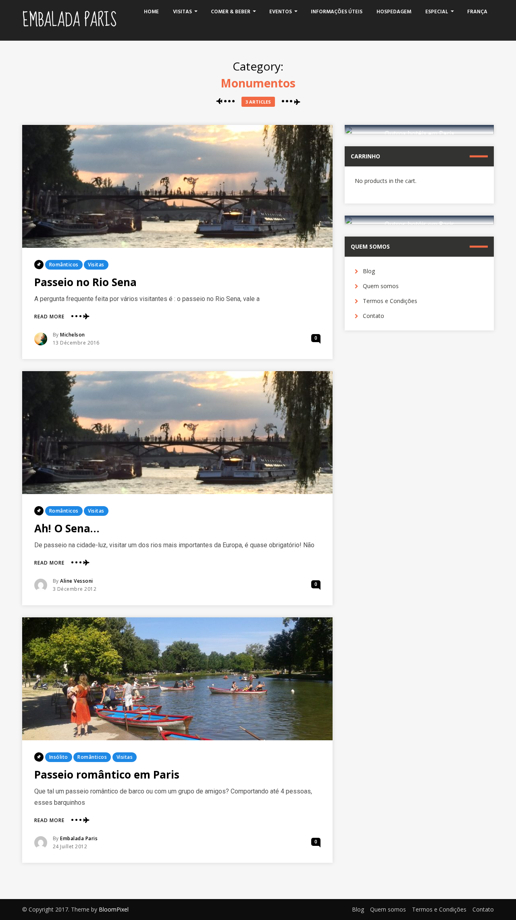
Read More (49, 317)
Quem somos (381, 286)
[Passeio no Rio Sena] (177, 186)
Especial (436, 12)
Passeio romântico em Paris (106, 774)
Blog (369, 271)
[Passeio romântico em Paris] (177, 678)
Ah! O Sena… (67, 528)
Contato (373, 316)
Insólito (58, 757)
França (477, 12)
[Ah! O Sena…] (177, 432)
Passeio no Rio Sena (85, 282)
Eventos (280, 12)
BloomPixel (114, 909)
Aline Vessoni (76, 580)
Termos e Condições (390, 301)
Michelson (72, 334)
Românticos (64, 264)
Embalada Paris (69, 20)
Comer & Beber (230, 12)
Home (151, 12)
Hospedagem (394, 12)
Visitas (182, 12)
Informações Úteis (336, 12)
